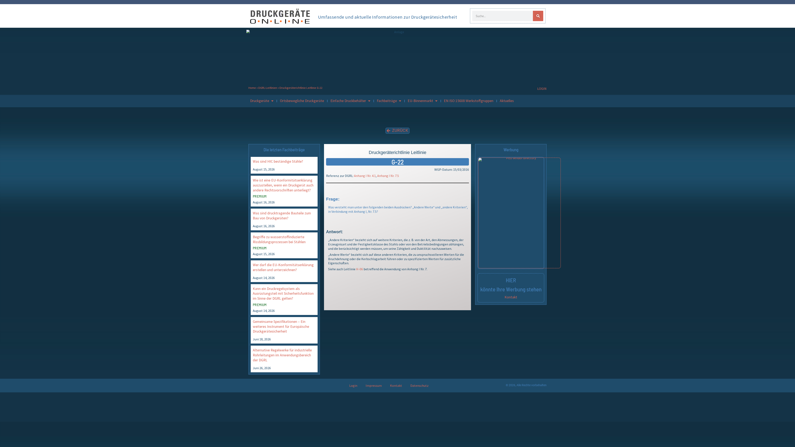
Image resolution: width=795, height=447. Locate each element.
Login (353, 385)
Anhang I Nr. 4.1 (365, 176)
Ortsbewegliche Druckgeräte (302, 101)
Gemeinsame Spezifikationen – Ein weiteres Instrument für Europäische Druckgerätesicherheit (281, 326)
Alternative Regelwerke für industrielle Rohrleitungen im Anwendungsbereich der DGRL (282, 355)
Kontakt (511, 297)
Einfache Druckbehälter (348, 101)
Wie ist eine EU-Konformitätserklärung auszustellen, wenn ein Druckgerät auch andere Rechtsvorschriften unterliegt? (283, 185)
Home (252, 88)
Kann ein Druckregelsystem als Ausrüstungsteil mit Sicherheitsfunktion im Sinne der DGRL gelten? (283, 293)
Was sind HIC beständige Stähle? (278, 161)
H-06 (359, 269)
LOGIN (542, 89)
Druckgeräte (259, 101)
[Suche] (538, 16)
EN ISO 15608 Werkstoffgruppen (468, 101)
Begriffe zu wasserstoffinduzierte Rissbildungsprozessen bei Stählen (279, 239)
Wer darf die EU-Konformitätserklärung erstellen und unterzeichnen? (283, 267)
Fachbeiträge (387, 101)
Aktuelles (507, 101)
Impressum (374, 385)
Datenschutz (419, 385)
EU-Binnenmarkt (420, 101)
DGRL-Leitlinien (267, 88)
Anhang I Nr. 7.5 (388, 176)
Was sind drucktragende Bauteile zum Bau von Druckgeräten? (282, 215)
